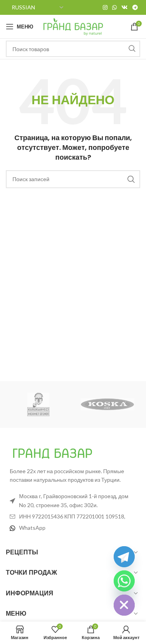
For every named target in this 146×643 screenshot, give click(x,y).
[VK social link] (124, 7)
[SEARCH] (132, 49)
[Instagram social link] (105, 7)
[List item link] (73, 528)
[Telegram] (124, 556)
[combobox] (73, 49)
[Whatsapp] (124, 580)
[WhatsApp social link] (114, 7)
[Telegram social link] (135, 7)
